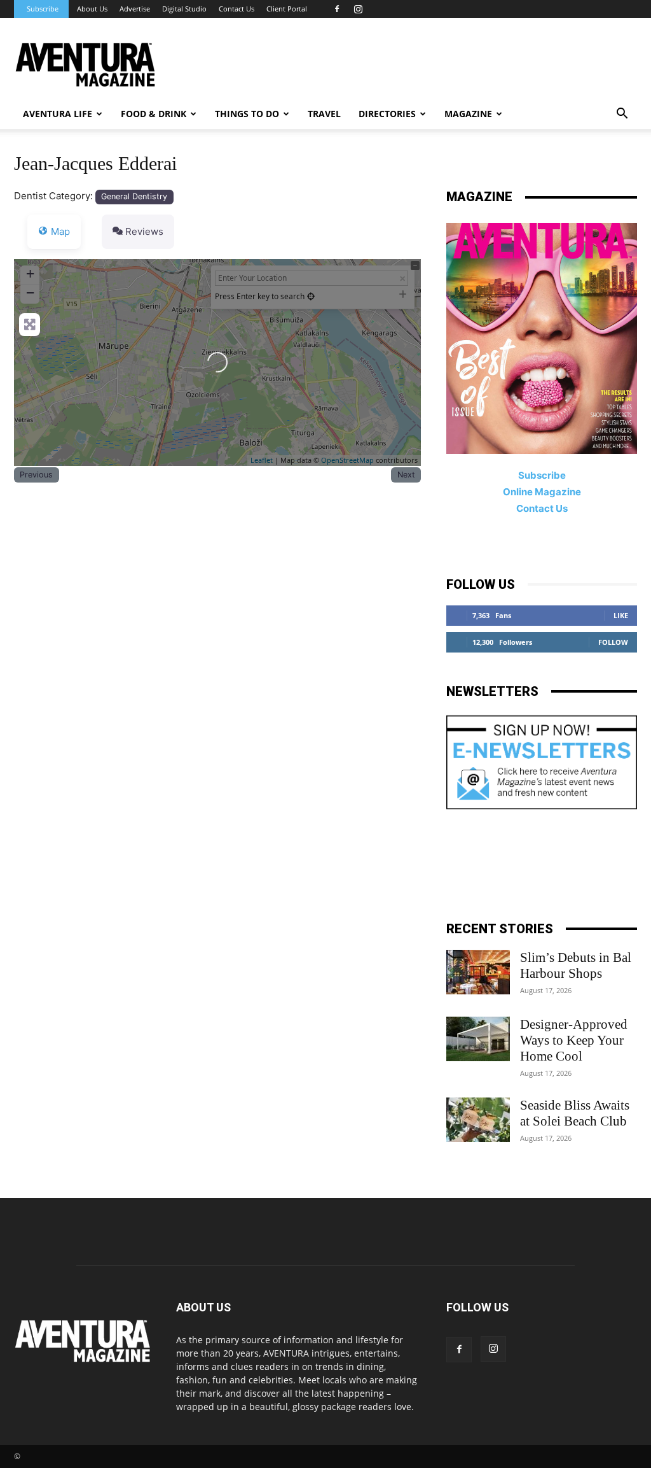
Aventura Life (57, 114)
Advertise (135, 8)
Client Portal (286, 8)
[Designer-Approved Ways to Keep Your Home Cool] (478, 1039)
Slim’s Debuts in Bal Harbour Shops (575, 965)
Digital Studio (184, 8)
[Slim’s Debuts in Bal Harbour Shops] (478, 972)
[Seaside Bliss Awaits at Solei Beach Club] (478, 1119)
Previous (36, 474)
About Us (92, 8)
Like (620, 615)
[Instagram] (357, 9)
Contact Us (236, 8)
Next (406, 474)
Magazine (468, 114)
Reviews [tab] (144, 231)
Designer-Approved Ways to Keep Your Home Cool (573, 1040)
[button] (621, 115)
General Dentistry (134, 196)
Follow (613, 642)
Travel (324, 114)
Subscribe (42, 8)
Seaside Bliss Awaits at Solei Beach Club (574, 1113)
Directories (387, 114)
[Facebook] (336, 9)
